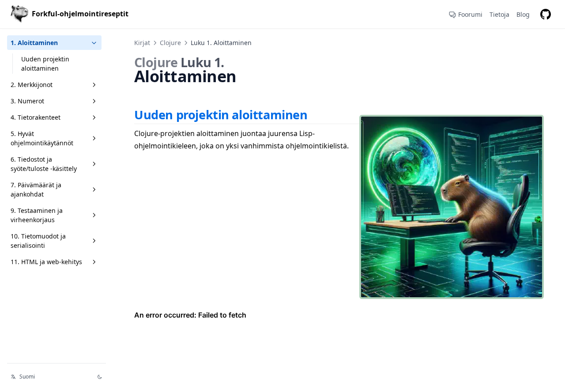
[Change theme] (100, 377)
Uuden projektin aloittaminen (45, 63)
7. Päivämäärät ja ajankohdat (36, 189)
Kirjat (142, 42)
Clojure (170, 42)
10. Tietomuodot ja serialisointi (38, 241)
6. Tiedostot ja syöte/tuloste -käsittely (44, 164)
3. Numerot (27, 101)
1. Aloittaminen (34, 42)
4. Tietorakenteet (35, 117)
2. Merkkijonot (32, 84)
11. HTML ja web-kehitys (46, 261)
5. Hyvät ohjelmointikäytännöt (42, 138)
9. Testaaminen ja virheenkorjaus (37, 215)
